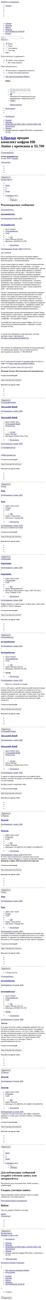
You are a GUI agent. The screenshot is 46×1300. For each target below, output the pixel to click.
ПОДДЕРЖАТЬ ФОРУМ (14, 31)
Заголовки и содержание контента (21, 70)
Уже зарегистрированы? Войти (17, 77)
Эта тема (11, 50)
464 (11, 843)
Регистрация (10, 108)
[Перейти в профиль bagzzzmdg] (6, 559)
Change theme (6, 1298)
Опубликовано (11, 218)
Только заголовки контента (18, 73)
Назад (7, 185)
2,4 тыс (12, 432)
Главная (8, 23)
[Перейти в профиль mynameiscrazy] (7, 153)
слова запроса (15, 63)
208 (11, 514)
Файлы (8, 27)
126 (11, 237)
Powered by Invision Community (12, 1263)
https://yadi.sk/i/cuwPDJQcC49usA (22, 363)
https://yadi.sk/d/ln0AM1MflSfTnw (16, 338)
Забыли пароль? (16, 105)
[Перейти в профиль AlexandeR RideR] (8, 402)
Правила (8, 29)
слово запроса (16, 60)
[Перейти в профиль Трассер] (5, 816)
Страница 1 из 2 (12, 195)
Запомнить (14, 96)
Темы (10, 46)
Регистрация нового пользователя (14, 1201)
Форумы (8, 25)
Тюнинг (15, 158)
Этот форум (12, 48)
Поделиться (5, 162)
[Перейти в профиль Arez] (3, 486)
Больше (8, 33)
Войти (13, 101)
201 (11, 586)
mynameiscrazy (12, 156)
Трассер (4, 820)
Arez (3, 491)
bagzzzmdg (6, 563)
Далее (7, 191)
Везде (10, 44)
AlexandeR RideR (9, 407)
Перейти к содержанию (10, 2)
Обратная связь (11, 1259)
